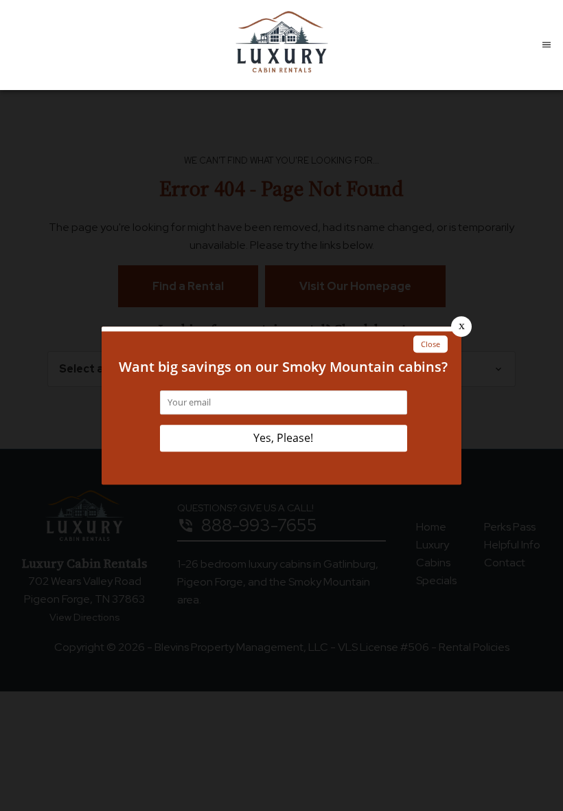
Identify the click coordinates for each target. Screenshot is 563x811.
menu (546, 44)
